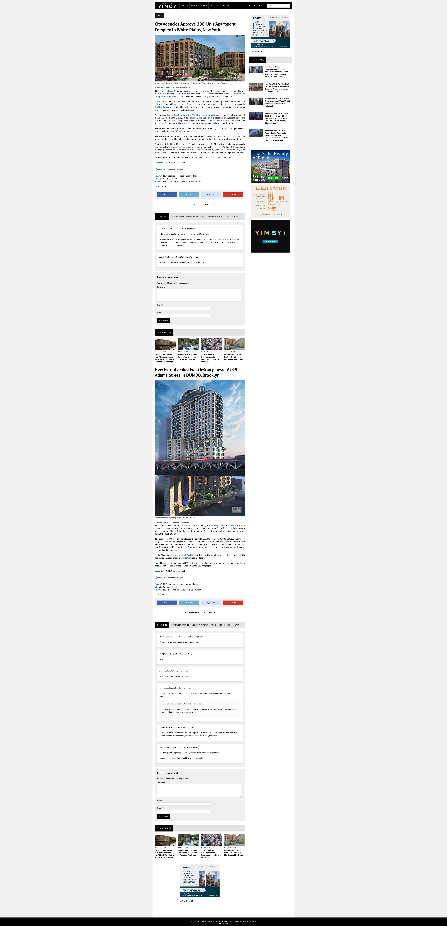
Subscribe (215, 5)
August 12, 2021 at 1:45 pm (185, 704)
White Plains (166, 91)
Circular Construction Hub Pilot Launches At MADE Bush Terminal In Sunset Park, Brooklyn (164, 358)
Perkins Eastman (163, 107)
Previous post (193, 204)
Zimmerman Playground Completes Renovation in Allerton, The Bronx (188, 356)
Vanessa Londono (182, 522)
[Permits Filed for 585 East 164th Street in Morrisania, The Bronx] (234, 348)
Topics (204, 5)
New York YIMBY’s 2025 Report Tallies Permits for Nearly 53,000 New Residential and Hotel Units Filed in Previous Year (276, 135)
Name (159, 305)
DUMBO (231, 525)
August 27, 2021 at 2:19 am (183, 257)
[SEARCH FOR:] (278, 5)
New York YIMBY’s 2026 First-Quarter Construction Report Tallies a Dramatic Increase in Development (277, 87)
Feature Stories (257, 60)
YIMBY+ (184, 5)
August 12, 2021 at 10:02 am (174, 688)
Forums (226, 5)
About (194, 5)
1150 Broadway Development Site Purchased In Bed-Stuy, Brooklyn (210, 358)
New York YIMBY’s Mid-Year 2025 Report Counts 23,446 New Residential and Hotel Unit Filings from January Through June (276, 118)
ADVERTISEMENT (187, 901)
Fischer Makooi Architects (184, 555)
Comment (161, 287)
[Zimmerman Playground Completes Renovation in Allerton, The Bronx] (188, 348)
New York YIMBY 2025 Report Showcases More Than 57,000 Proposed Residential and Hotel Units (277, 102)
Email (159, 312)
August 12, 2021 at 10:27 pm (182, 747)
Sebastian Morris (163, 88)
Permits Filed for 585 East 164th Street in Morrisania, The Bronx (233, 356)
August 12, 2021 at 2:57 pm (183, 727)
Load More (200, 909)
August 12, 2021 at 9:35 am (172, 671)
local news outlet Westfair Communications (196, 115)
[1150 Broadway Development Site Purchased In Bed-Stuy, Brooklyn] (211, 348)
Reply (192, 228)
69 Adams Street (217, 525)
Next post (208, 204)
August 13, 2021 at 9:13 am (178, 228)
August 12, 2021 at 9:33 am (175, 654)
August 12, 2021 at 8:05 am (186, 637)
